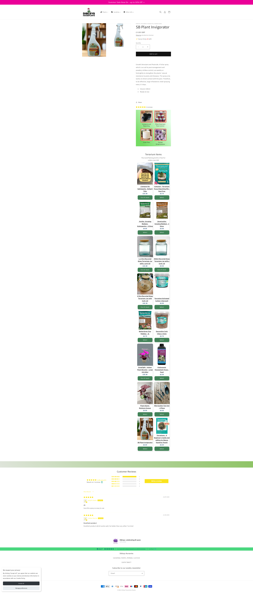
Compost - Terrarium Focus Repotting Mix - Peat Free (162, 188)
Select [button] (162, 197)
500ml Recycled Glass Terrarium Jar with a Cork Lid (162, 261)
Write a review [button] (156, 481)
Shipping (138, 35)
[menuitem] (104, 12)
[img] (88, 497)
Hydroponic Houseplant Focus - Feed (162, 369)
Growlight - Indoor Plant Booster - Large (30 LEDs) (145, 369)
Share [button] (140, 102)
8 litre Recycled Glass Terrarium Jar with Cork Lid (145, 298)
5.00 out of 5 (101, 480)
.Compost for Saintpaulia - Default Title (145, 188)
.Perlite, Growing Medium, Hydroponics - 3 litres (145, 223)
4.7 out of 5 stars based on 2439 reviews (131, 549)
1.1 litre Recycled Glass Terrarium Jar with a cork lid (145, 261)
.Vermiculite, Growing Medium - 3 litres (162, 223)
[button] (160, 12)
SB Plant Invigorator (145, 442)
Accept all (21, 583)
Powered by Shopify (131, 590)
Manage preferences (21, 588)
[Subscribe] (142, 573)
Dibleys (123, 590)
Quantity (138, 43)
